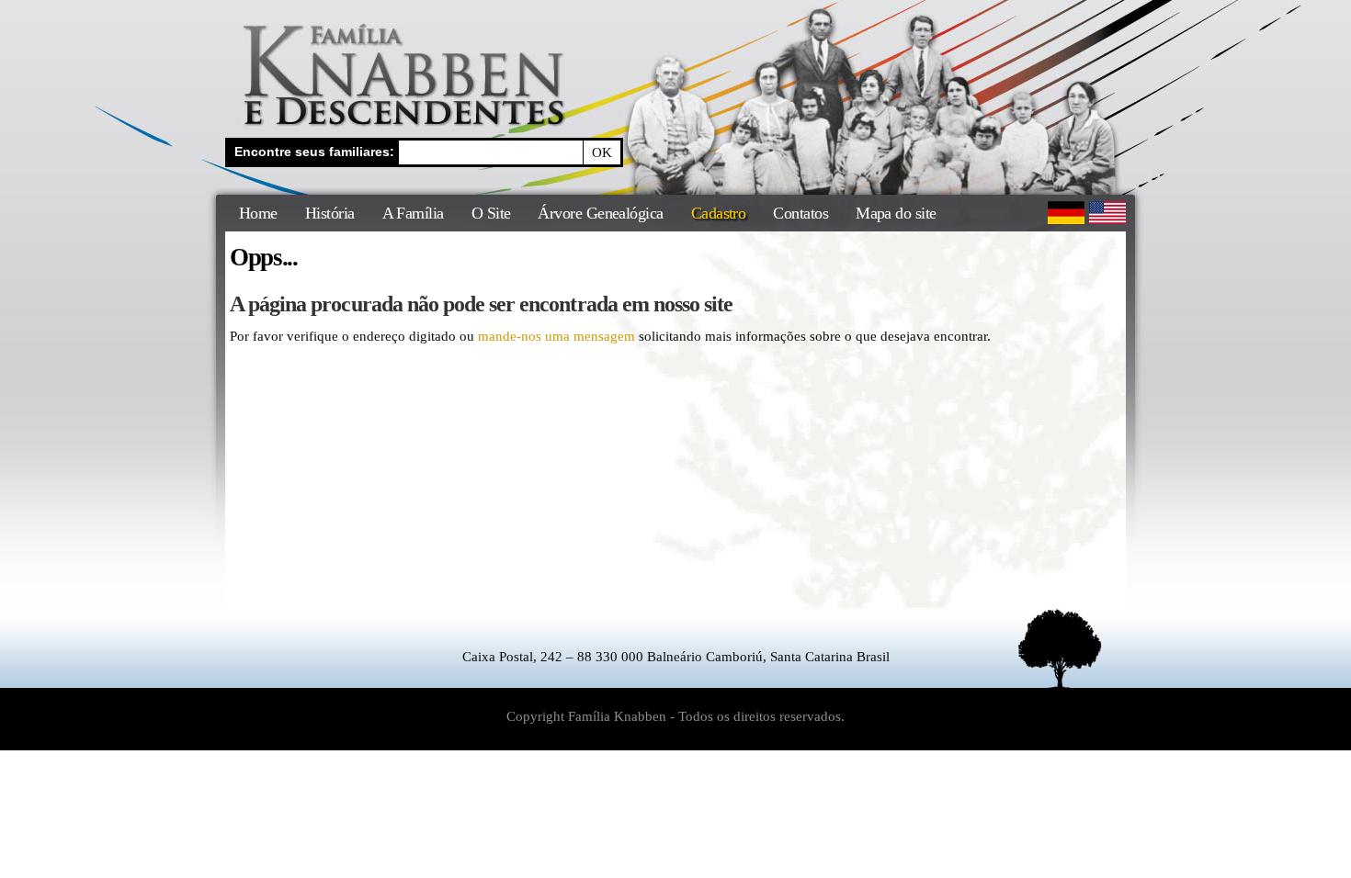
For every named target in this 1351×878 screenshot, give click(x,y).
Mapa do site (896, 213)
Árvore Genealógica (600, 213)
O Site (491, 213)
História (330, 213)
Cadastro (718, 213)
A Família (413, 213)
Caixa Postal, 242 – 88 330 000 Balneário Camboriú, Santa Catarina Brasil (676, 656)
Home (258, 213)
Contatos (800, 213)
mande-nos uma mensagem (556, 336)
